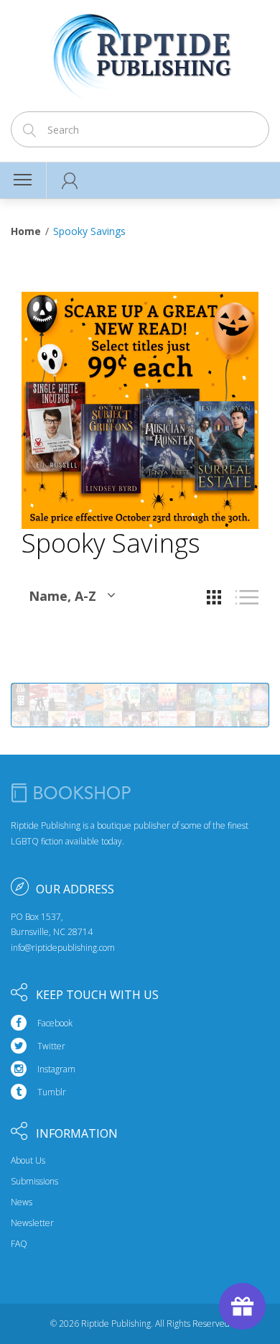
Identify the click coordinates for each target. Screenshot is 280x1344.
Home (26, 231)
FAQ (19, 1244)
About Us (28, 1160)
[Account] (70, 180)
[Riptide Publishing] (140, 51)
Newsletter (32, 1223)
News (21, 1202)
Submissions (34, 1181)
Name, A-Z (62, 595)
